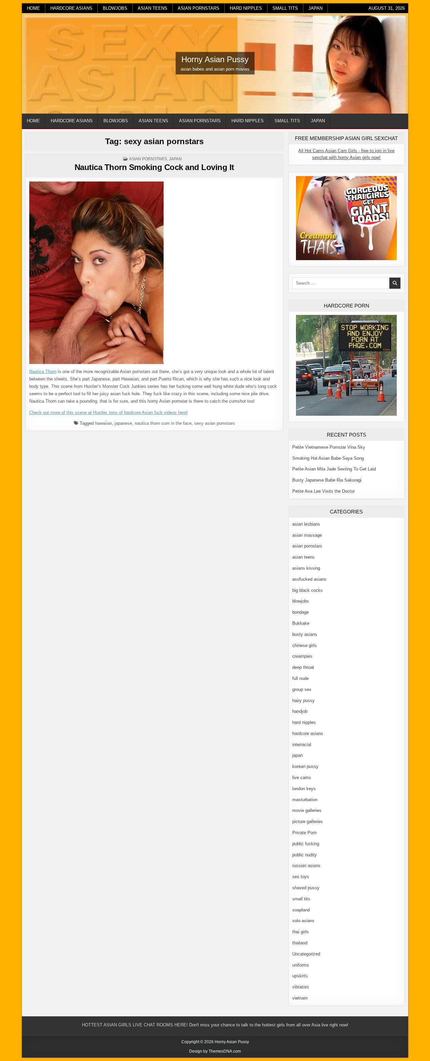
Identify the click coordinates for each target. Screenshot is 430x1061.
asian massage (307, 535)
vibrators (300, 986)
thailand (299, 942)
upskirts (300, 975)
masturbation (304, 799)
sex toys (300, 876)
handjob (299, 711)
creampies (302, 656)
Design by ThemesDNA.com (215, 1051)
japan (315, 8)
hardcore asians (71, 8)
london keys (304, 788)
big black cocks (307, 590)
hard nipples (246, 8)
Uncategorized (306, 953)
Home (33, 8)
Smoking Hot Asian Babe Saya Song (328, 458)
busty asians (304, 634)
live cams (301, 777)
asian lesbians (306, 524)
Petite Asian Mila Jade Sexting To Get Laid (334, 469)
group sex (301, 689)
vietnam (300, 998)
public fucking (305, 843)
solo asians (303, 920)
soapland (301, 909)
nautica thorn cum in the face (163, 423)
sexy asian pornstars (214, 423)
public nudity (304, 854)
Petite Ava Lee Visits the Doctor (323, 491)
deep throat (303, 667)
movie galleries (306, 810)
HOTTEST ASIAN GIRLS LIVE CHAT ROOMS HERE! (135, 1024)
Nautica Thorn (42, 371)
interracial (301, 744)
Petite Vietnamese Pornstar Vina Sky (328, 447)
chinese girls (304, 645)
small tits (285, 8)
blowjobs (115, 8)
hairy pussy (303, 700)
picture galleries (307, 821)
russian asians (306, 865)
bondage (300, 612)
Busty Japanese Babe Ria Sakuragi (326, 480)
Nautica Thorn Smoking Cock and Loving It (154, 167)
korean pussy (305, 766)
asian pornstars (198, 8)
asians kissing (306, 568)
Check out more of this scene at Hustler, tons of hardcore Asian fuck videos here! (108, 412)
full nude (300, 678)
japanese (123, 423)
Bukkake (300, 623)
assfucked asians (309, 579)
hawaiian (103, 423)
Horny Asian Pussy (215, 59)
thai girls (300, 931)
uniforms (300, 965)
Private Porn (304, 832)
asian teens (152, 8)
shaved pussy (305, 887)
